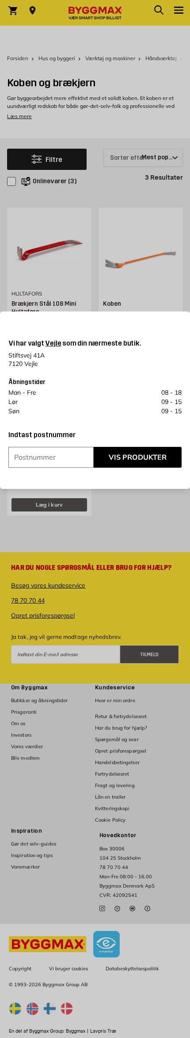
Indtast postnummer (42, 435)
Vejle (53, 343)
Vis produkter (138, 457)
